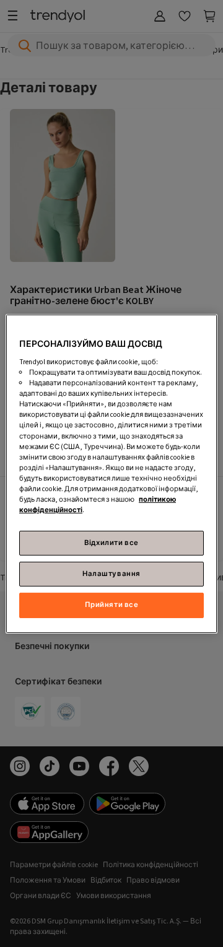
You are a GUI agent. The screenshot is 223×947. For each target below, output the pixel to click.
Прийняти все (112, 605)
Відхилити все (111, 543)
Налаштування (111, 574)
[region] (111, 473)
